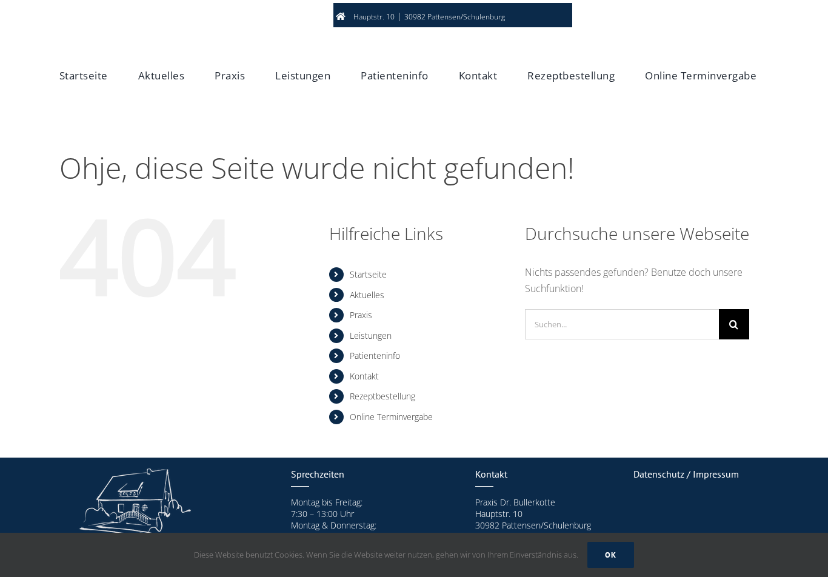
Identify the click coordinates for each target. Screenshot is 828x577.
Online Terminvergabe (391, 416)
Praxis (361, 315)
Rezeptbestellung (382, 396)
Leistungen (371, 335)
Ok (610, 555)
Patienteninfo (375, 355)
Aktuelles (367, 295)
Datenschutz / (663, 474)
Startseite (368, 274)
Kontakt (364, 376)
